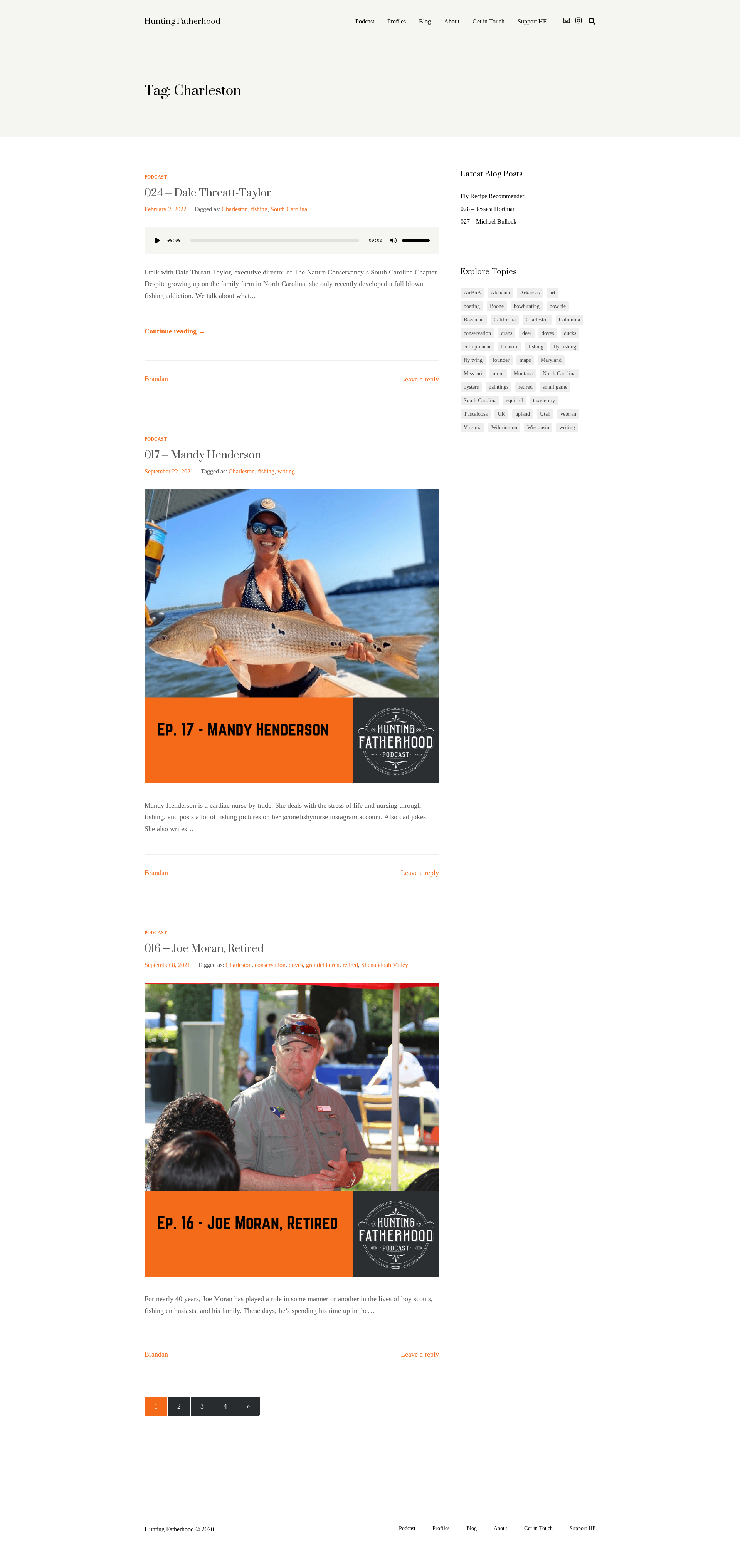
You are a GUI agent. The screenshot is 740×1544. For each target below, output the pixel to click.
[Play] (157, 240)
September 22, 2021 (169, 471)
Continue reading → (175, 331)
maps (525, 360)
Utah (545, 414)
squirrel (514, 400)
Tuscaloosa (476, 414)
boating (472, 306)
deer (526, 333)
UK (501, 414)
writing (286, 471)
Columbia (569, 320)
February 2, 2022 (166, 209)
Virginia (472, 427)
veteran (568, 414)
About (451, 21)
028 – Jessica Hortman (488, 209)
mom (498, 373)
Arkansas (530, 293)
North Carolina (559, 373)
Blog (425, 21)
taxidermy (544, 400)
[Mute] (393, 240)
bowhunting (527, 306)
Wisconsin (538, 427)
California (505, 320)
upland (522, 414)
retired (350, 965)
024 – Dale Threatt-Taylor (208, 192)
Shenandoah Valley (384, 965)
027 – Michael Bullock (488, 221)
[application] (292, 240)
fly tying (473, 360)
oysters (471, 387)
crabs (506, 333)
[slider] (416, 240)
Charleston (235, 209)
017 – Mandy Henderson (203, 454)
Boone (497, 306)
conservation (270, 965)
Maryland (551, 360)
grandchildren (323, 965)
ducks (570, 333)
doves (296, 965)
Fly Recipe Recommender (492, 196)
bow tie (558, 306)
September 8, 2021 (167, 965)
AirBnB (472, 293)
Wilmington (504, 427)
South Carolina (289, 209)
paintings (498, 387)
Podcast (364, 21)
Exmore (509, 347)
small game (555, 387)
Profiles (396, 21)
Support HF (532, 21)
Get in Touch (489, 21)
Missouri (473, 373)
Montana (523, 373)
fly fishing (564, 347)
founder (501, 360)
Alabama (500, 293)
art (552, 293)
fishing (259, 209)
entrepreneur (477, 347)
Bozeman (474, 320)
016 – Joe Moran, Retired (204, 948)
